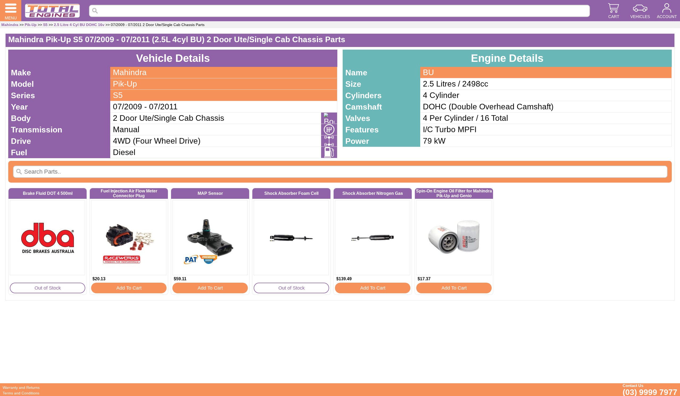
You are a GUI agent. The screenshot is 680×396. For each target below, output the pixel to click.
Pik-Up (31, 25)
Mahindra (9, 25)
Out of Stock (48, 288)
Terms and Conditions (21, 393)
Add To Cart (129, 288)
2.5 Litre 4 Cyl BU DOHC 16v (79, 25)
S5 (45, 25)
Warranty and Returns (21, 387)
